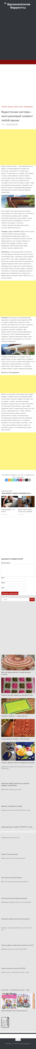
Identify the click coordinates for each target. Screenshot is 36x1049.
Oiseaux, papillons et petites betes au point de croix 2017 (17, 945)
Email (3, 582)
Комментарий (5, 563)
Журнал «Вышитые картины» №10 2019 (13, 968)
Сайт (2, 587)
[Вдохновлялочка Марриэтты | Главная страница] (18, 6)
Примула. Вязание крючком (9, 854)
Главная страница (7, 106)
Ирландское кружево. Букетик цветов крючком (15, 919)
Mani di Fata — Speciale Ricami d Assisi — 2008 (15, 990)
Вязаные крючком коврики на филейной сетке (17, 695)
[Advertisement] (18, 39)
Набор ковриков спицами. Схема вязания (15, 739)
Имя (3, 577)
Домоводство (28, 106)
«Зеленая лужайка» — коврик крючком (14, 716)
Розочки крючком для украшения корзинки (14, 898)
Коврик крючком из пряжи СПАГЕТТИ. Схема (16, 827)
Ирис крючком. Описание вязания (11, 877)
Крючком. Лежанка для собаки (11, 806)
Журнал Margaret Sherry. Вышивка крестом (14, 1010)
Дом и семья (19, 106)
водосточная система (12, 124)
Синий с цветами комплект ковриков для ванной (18, 763)
